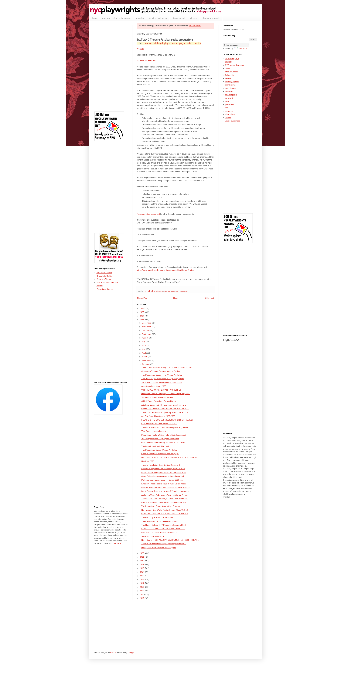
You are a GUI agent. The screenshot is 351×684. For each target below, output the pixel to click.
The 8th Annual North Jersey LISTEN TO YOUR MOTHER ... (167, 367)
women (228, 117)
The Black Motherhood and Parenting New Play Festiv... (165, 427)
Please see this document (148, 214)
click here (117, 543)
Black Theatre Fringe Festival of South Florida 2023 (163, 472)
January (145, 364)
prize (227, 101)
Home (176, 298)
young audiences (232, 121)
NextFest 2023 (147, 461)
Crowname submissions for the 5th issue (159, 424)
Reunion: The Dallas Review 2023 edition (159, 532)
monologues (230, 88)
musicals (229, 91)
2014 (142, 583)
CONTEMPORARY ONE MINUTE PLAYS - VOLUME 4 (164, 514)
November (147, 327)
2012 (142, 591)
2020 (142, 560)
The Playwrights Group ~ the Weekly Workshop (161, 375)
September (147, 334)
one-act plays (178, 43)
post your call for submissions (116, 18)
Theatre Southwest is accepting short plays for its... (163, 544)
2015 (142, 579)
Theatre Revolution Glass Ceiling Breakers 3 (160, 465)
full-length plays (161, 43)
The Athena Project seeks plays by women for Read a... (165, 412)
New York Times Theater (107, 282)
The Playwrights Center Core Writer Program (160, 506)
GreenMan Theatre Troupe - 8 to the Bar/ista (160, 371)
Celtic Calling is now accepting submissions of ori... (163, 476)
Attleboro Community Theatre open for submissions (163, 405)
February (146, 360)
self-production (193, 43)
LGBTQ (228, 62)
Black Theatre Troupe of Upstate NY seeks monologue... (165, 491)
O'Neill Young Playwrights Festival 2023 (158, 401)
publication (229, 104)
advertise (140, 18)
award (227, 68)
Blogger (131, 652)
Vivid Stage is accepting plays (154, 431)
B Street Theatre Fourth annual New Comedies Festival (165, 487)
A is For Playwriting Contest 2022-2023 (158, 416)
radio (227, 108)
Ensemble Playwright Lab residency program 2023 (163, 469)
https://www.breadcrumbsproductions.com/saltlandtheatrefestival (165, 270)
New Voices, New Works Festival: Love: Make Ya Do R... (165, 510)
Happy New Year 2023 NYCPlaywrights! (158, 547)
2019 (142, 564)
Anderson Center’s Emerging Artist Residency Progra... (165, 495)
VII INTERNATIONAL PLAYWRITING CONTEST (162, 390)
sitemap (193, 18)
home (95, 18)
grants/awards (231, 85)
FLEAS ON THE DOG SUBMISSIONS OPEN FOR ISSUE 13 (167, 420)
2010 (142, 598)
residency (229, 111)
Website (140, 49)
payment (229, 98)
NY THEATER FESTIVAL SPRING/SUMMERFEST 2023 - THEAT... (170, 457)
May (144, 349)
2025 (142, 312)
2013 (142, 587)
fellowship (229, 75)
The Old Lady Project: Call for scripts (157, 517)
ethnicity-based (231, 72)
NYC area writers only (234, 65)
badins (113, 652)
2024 (142, 316)
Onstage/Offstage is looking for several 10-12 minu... (164, 442)
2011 (142, 594)
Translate (243, 48)
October (145, 330)
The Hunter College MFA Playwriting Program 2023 (163, 525)
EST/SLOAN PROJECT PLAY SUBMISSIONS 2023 (163, 529)
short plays (230, 114)
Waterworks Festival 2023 (152, 536)
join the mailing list (158, 18)
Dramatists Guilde (104, 276)
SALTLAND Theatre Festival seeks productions (161, 382)
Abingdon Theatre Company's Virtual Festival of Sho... (164, 499)
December (147, 323)
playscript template (211, 18)
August (145, 338)
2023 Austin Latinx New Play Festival (157, 397)
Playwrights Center (105, 289)
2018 (142, 568)
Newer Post (142, 298)
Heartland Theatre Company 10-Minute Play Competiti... (165, 394)
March (145, 357)
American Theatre (104, 273)
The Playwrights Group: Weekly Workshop (159, 521)
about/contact (178, 18)
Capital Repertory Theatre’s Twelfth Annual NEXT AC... (165, 409)
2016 (142, 576)
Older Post (209, 298)
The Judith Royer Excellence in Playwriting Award (162, 379)
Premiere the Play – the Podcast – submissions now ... (165, 502)
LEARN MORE (195, 26)
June (144, 345)
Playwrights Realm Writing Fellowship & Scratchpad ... (164, 435)
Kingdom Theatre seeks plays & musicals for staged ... (165, 484)
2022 (142, 553)
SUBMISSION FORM (146, 61)
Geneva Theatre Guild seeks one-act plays (160, 454)
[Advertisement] (111, 66)
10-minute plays (232, 59)
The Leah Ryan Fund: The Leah (155, 446)
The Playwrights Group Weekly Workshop (159, 450)
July (144, 342)
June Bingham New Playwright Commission (160, 439)
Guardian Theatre (104, 279)
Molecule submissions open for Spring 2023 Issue (163, 480)
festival (148, 43)
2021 (142, 557)
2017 (142, 572)
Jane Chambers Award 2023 (153, 386)
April (144, 353)
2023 (142, 319)
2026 (142, 308)
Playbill (100, 286)
